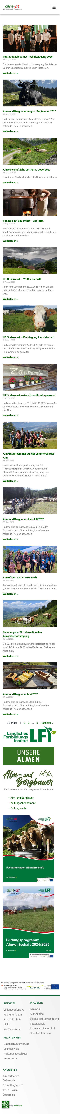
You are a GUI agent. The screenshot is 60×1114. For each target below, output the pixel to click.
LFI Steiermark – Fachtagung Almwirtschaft (28, 337)
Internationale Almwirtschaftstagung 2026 (28, 56)
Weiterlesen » (10, 73)
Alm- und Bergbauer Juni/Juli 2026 (23, 519)
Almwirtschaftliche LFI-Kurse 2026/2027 (27, 169)
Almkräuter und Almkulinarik (20, 577)
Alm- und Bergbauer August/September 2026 (29, 111)
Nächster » (46, 722)
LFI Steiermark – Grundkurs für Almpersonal (29, 395)
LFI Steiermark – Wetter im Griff (22, 279)
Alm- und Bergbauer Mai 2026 (20, 694)
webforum (18, 1106)
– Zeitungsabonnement (22, 802)
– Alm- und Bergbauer (20, 797)
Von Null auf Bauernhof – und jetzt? (23, 220)
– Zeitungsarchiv (18, 808)
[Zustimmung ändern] (5, 1104)
